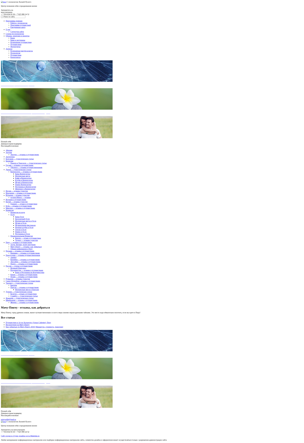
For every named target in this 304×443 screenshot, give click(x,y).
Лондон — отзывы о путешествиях (24, 155)
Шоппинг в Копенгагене (25, 189)
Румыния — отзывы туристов (18, 279)
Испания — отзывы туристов (18, 195)
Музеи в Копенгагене (24, 182)
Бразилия (9, 161)
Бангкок (13, 285)
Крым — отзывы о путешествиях (23, 275)
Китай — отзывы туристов (17, 202)
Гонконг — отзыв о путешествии (23, 204)
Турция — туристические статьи (19, 292)
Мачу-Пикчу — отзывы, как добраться (26, 247)
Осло (12, 215)
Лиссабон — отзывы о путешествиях (25, 262)
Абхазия (9, 150)
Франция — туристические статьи (20, 298)
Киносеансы (15, 57)
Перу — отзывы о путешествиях (19, 242)
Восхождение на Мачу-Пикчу (18, 325)
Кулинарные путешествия (20, 42)
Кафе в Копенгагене (23, 178)
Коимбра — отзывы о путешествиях (25, 260)
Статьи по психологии (15, 34)
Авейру (13, 257)
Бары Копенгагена (22, 174)
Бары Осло (19, 217)
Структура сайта (17, 32)
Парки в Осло (20, 232)
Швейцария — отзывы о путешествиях (21, 300)
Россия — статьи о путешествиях (19, 266)
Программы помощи (14, 21)
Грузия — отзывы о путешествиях (19, 165)
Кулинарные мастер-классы (21, 51)
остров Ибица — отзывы (20, 197)
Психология (15, 53)
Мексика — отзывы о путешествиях (20, 208)
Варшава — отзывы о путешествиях (25, 253)
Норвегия (10, 210)
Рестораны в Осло (22, 234)
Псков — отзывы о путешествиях (24, 277)
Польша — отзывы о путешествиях (20, 251)
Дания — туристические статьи (18, 170)
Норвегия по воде (17, 212)
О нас (8, 29)
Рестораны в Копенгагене (25, 187)
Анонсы (9, 49)
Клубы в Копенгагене (24, 180)
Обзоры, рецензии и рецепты (17, 36)
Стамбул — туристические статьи (24, 296)
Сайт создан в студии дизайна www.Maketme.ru (20, 436)
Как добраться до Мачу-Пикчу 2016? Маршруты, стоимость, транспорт (34, 327)
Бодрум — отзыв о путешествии (23, 294)
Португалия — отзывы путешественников (23, 255)
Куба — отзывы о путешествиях (19, 206)
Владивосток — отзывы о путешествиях (26, 270)
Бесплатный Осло (22, 219)
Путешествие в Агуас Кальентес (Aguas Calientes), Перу (28, 323)
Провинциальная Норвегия (21, 236)
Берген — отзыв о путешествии (28, 238)
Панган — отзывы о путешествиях (24, 287)
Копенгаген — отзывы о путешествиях (26, 172)
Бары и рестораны (17, 40)
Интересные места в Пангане (27, 290)
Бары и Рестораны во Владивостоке (29, 272)
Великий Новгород (18, 268)
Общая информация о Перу (21, 249)
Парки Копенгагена (23, 185)
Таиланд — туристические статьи (19, 283)
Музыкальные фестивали (25, 225)
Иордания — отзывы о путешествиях (21, 193)
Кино (12, 38)
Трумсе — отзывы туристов (26, 240)
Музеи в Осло (20, 223)
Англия (9, 152)
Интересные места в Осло (25, 221)
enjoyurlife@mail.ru (8, 419)
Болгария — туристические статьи (20, 159)
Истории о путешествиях (16, 200)
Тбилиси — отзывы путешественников (26, 167)
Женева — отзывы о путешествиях (24, 302)
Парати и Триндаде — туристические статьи (28, 163)
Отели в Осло (20, 230)
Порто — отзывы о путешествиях (24, 264)
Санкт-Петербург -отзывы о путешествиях (23, 281)
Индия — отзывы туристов (17, 191)
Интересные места (22, 176)
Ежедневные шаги (17, 27)
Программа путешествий (20, 25)
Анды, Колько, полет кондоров (23, 245)
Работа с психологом (18, 23)
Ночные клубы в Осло (24, 227)
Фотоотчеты (15, 47)
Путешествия (15, 44)
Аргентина (10, 157)
